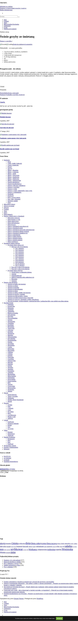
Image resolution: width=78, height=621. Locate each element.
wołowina (51, 549)
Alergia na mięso (13, 291)
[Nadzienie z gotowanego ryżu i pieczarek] (13, 134)
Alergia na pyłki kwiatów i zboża (18, 296)
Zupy (9, 202)
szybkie (10, 405)
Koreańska (11, 371)
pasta (45, 546)
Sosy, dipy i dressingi (14, 199)
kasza (12, 546)
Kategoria (7, 160)
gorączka (67, 543)
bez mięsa (11, 411)
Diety (5, 213)
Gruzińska (11, 359)
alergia (2, 543)
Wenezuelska (12, 388)
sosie (5, 549)
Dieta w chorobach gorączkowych (18, 226)
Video (5, 430)
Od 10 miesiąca (20, 264)
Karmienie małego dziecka (12, 243)
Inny (9, 427)
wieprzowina (42, 549)
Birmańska (11, 326)
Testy (5, 23)
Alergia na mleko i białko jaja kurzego (19, 292)
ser (73, 546)
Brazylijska (11, 350)
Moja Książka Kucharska (11, 24)
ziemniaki (8, 552)
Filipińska (11, 304)
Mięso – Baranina (13, 170)
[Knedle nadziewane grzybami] (9, 145)
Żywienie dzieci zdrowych (16, 245)
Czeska (10, 347)
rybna (61, 546)
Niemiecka (11, 333)
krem (15, 546)
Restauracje (11, 439)
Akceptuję (59, 618)
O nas (5, 27)
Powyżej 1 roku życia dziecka (20, 269)
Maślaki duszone (5, 117)
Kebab (10, 425)
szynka (24, 549)
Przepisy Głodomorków (11, 447)
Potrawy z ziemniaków (14, 192)
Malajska (10, 335)
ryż (63, 546)
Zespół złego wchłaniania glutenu (21, 272)
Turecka (10, 384)
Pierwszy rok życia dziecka (19, 247)
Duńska (10, 342)
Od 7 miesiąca (19, 258)
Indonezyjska (12, 360)
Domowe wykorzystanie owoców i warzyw (13, 8)
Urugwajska (11, 386)
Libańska (10, 372)
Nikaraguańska (12, 337)
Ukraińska (11, 323)
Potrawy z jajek (12, 189)
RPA (9, 383)
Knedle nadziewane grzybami (9, 149)
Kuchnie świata (8, 303)
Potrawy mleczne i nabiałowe (16, 185)
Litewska (10, 330)
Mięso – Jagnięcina (13, 177)
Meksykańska (12, 376)
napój (34, 546)
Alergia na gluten (13, 286)
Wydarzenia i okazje (10, 445)
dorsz (59, 543)
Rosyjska (10, 316)
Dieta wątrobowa (13, 241)
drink (62, 543)
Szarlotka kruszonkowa (11, 461)
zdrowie (6, 207)
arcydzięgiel (7, 458)
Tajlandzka (11, 311)
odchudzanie (40, 546)
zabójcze (10, 418)
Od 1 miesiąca (19, 248)
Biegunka (14, 279)
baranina (8, 543)
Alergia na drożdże (13, 287)
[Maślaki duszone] (6, 113)
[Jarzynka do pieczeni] (7, 124)
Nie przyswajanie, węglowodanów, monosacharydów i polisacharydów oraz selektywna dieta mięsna (38, 301)
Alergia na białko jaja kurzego (17, 284)
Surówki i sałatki (13, 201)
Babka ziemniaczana (6, 10)
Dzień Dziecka (12, 394)
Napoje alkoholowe (13, 182)
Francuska (11, 357)
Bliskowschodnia (13, 313)
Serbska (10, 320)
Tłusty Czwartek (13, 396)
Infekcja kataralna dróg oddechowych (22, 277)
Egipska (10, 355)
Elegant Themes (19, 598)
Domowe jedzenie (13, 423)
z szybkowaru (12, 415)
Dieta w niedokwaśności (15, 240)
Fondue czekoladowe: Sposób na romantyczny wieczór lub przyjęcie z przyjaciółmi (29, 582)
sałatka (68, 546)
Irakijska (10, 364)
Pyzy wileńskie (8, 567)
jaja (1, 546)
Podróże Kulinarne (9, 437)
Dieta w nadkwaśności (14, 236)
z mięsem (10, 408)
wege (9, 410)
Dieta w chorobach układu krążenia (18, 231)
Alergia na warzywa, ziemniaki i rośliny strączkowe (23, 299)
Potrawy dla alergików (10, 282)
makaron (30, 546)
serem (75, 546)
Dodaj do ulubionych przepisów (22, 44)
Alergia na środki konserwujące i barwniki (20, 298)
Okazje (6, 393)
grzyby (72, 543)
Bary (9, 440)
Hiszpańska (11, 345)
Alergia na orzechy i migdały (16, 294)
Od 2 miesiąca (19, 250)
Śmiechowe (11, 434)
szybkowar (17, 549)
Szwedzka (11, 343)
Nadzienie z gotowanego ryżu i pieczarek (13, 138)
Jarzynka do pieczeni (7, 127)
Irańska (10, 366)
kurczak (25, 546)
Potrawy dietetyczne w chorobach (14, 216)
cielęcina (22, 543)
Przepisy (6, 403)
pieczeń (54, 546)
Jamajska (10, 367)
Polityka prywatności (10, 29)
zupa (13, 552)
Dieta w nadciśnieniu (14, 235)
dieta (28, 543)
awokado (6, 460)
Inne (9, 442)
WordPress (40, 598)
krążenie (19, 546)
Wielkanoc (11, 398)
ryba (57, 546)
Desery (10, 167)
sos (2, 549)
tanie (9, 406)
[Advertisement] (22, 81)
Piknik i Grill (11, 417)
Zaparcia (14, 281)
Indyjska (10, 362)
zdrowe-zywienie (9, 206)
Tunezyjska (11, 328)
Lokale (6, 420)
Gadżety (6, 21)
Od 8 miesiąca (19, 260)
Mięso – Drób (12, 173)
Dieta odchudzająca (13, 223)
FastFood (10, 444)
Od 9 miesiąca (19, 262)
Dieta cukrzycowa (13, 221)
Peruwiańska (11, 379)
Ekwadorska (11, 338)
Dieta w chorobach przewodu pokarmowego (21, 230)
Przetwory (11, 196)
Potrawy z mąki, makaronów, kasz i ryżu (20, 190)
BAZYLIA (7, 456)
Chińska (10, 354)
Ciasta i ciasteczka (13, 165)
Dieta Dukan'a (8, 214)
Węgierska (11, 389)
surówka (8, 549)
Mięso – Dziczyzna (13, 175)
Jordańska (11, 309)
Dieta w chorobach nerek (15, 228)
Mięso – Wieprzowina (14, 180)
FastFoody (11, 422)
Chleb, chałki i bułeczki (15, 163)
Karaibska (11, 325)
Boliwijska (11, 349)
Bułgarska (11, 308)
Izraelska (10, 332)
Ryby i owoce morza (14, 197)
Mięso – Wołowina (13, 179)
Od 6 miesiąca (19, 257)
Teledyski (10, 435)
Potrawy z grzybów (6, 41)
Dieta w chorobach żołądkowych (17, 233)
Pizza (9, 162)
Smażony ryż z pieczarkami (12, 560)
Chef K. (2, 102)
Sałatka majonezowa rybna (12, 565)
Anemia (13, 274)
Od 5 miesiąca (19, 255)
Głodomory (7, 26)
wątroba (58, 549)
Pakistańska (11, 377)
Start (5, 20)
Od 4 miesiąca (19, 253)
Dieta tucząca (12, 224)
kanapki (9, 546)
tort (27, 549)
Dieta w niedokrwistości (15, 238)
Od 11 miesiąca (19, 265)
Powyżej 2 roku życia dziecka (20, 267)
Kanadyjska (11, 306)
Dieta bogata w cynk (14, 219)
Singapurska (11, 321)
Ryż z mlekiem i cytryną (11, 563)
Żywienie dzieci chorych (15, 270)
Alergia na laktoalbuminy (15, 289)
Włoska (10, 391)
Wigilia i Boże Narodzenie (15, 400)
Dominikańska (12, 340)
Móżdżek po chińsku (6, 6)
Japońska (10, 369)
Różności (6, 449)
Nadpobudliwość (16, 275)
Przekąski (10, 194)
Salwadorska (11, 315)
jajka (4, 546)
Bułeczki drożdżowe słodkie (12, 562)
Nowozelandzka (12, 318)
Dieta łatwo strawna (14, 218)
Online (7, 469)
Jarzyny (10, 168)
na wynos (10, 428)
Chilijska (10, 352)
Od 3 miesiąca (19, 252)
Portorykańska (12, 381)
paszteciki (49, 546)
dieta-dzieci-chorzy (9, 204)
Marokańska (11, 374)
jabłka (75, 543)
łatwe (9, 413)
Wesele (10, 401)
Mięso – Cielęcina (13, 172)
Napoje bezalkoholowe (14, 184)
